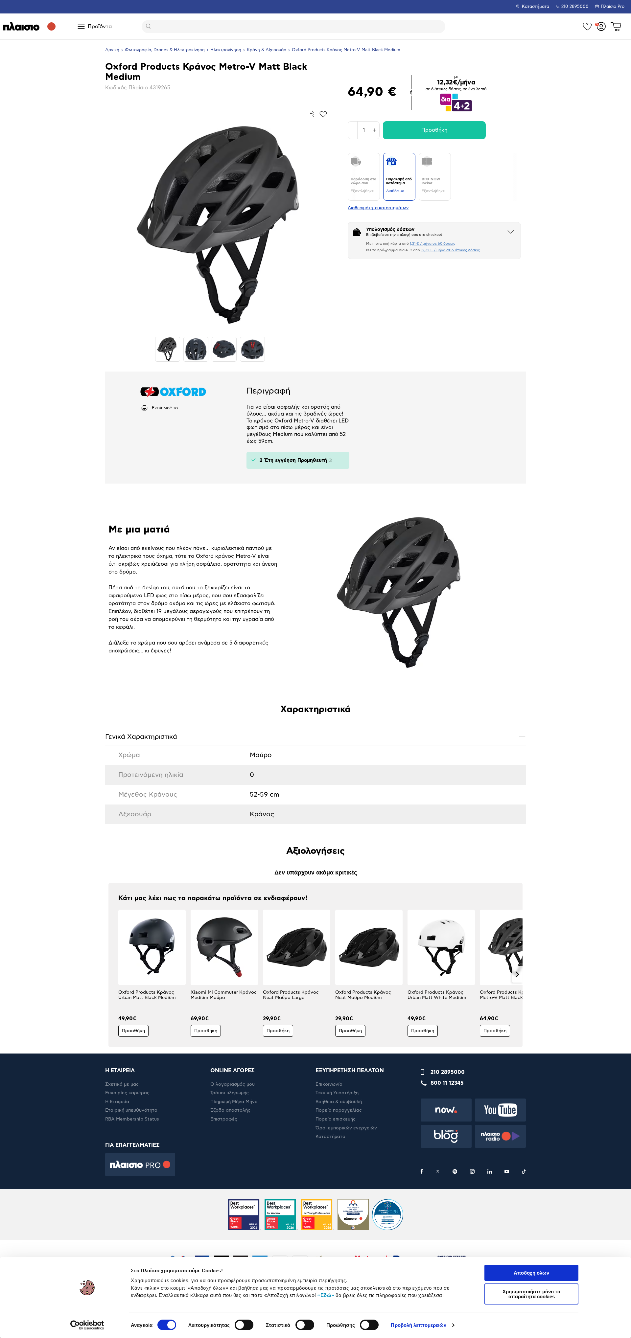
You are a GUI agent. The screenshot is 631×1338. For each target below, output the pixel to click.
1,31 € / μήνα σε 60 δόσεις (432, 243)
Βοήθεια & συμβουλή (339, 1102)
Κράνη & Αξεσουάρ (266, 50)
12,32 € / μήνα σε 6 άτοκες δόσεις (450, 250)
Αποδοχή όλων (531, 1273)
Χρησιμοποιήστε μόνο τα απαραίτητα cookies (531, 1294)
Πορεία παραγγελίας (339, 1110)
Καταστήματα (535, 7)
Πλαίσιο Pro (612, 7)
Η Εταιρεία (117, 1102)
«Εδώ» (325, 1295)
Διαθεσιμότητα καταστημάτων (378, 208)
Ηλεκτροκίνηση (225, 50)
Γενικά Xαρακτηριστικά (315, 736)
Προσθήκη (434, 130)
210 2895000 (448, 1072)
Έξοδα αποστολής (230, 1110)
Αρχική (112, 50)
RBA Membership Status (132, 1119)
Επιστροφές (223, 1119)
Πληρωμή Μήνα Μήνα (234, 1102)
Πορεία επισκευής (336, 1119)
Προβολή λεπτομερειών (418, 1325)
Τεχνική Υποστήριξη (337, 1093)
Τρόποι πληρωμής (229, 1093)
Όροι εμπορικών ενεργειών (346, 1128)
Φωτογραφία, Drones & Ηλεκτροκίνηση (165, 50)
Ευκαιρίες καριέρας (127, 1093)
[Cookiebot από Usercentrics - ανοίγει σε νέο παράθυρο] (87, 1325)
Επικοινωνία (329, 1084)
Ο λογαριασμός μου (232, 1084)
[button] (113, 974)
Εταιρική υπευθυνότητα (131, 1110)
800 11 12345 (447, 1083)
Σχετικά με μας (122, 1084)
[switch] (244, 1325)
